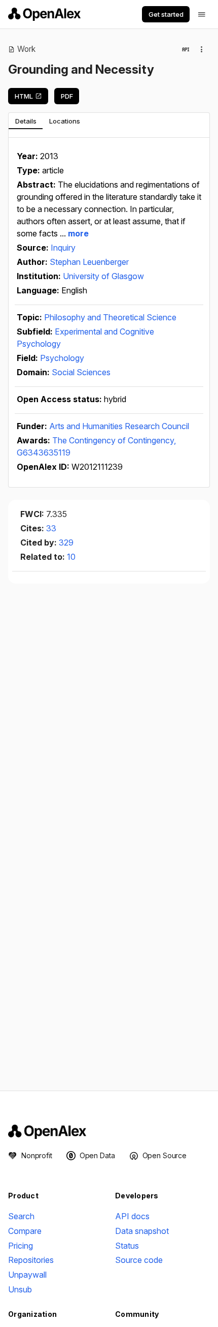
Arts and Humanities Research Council (119, 426)
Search (21, 1216)
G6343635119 (43, 452)
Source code (139, 1260)
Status (127, 1246)
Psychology (62, 358)
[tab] (26, 121)
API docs (132, 1216)
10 (71, 557)
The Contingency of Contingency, (114, 440)
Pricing (20, 1246)
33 (51, 528)
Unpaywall (27, 1275)
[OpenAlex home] (44, 14)
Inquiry (63, 248)
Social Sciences (81, 372)
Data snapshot (142, 1231)
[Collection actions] (202, 49)
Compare (25, 1231)
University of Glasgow (103, 276)
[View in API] (185, 49)
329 (66, 542)
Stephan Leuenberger (89, 262)
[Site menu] (202, 14)
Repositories (31, 1260)
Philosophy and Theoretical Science (110, 317)
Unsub (20, 1289)
